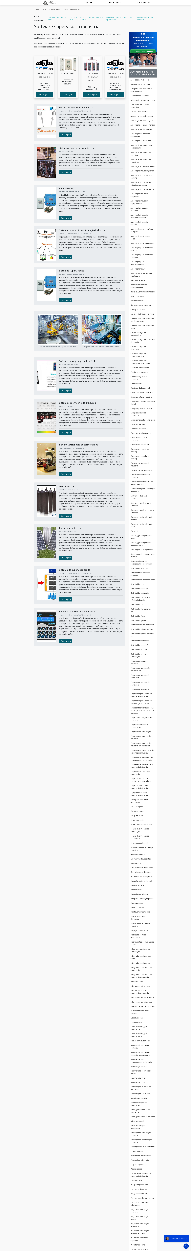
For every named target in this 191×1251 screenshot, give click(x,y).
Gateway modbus (138, 854)
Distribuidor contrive (139, 588)
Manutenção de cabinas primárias (140, 1046)
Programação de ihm (139, 1185)
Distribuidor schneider (140, 640)
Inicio (89, 2)
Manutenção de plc (138, 1078)
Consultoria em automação (142, 470)
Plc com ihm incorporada (141, 1155)
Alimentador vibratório (140, 96)
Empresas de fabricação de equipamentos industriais (142, 758)
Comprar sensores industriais (138, 414)
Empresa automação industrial (139, 662)
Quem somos (143, 2)
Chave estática (136, 383)
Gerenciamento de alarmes (142, 867)
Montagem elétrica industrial (143, 1147)
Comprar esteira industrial (141, 397)
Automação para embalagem (142, 243)
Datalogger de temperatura (142, 549)
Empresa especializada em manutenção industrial (141, 702)
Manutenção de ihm (139, 1066)
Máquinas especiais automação (139, 1103)
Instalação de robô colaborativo (138, 936)
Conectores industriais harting (140, 450)
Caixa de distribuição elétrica (142, 314)
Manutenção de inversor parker (141, 1072)
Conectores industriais (140, 444)
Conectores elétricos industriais (139, 438)
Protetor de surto (73, 18)
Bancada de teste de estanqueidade (139, 286)
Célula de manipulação (140, 368)
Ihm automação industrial (141, 881)
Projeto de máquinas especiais (139, 1239)
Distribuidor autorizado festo (143, 580)
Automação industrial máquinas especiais (139, 216)
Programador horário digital (142, 1198)
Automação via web (139, 269)
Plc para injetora (137, 1164)
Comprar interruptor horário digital (143, 402)
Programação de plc (139, 1189)
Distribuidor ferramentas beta (141, 610)
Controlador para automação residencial (143, 490)
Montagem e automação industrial (141, 1134)
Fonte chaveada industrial (141, 824)
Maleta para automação (140, 1041)
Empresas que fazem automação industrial (139, 786)
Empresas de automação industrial (141, 737)
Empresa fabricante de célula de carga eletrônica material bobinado (142, 710)
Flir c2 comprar (137, 807)
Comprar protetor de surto (142, 408)
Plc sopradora (136, 1169)
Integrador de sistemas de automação (141, 968)
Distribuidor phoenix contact (142, 629)
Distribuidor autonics (139, 568)
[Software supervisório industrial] (44, 64)
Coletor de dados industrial (142, 392)
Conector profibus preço (141, 433)
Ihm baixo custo (137, 885)
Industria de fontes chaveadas (138, 917)
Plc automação (137, 1151)
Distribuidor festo (138, 616)
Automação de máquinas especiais (141, 153)
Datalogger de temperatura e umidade (143, 555)
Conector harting (138, 424)
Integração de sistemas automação (140, 950)
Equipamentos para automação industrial (139, 793)
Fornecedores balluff (139, 843)
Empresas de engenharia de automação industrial (142, 751)
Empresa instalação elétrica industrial (142, 718)
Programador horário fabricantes (140, 1203)
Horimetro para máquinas (141, 876)
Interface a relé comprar (141, 986)
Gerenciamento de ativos (141, 872)
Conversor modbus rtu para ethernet (142, 511)
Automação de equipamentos (143, 125)
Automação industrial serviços (139, 223)
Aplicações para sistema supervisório (140, 105)
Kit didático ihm (137, 1018)
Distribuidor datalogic (140, 593)
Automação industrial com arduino (141, 176)
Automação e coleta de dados (143, 166)
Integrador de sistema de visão (141, 957)
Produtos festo (137, 1180)
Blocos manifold (137, 296)
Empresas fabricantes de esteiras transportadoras (141, 779)
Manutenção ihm (138, 1082)
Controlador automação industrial (140, 475)
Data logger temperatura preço (141, 536)
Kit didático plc (136, 1022)
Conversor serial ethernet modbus (57, 18)
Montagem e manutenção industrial (141, 1141)
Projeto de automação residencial (140, 1224)
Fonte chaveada (137, 820)
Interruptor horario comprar (142, 997)
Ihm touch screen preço (140, 912)
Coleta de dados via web (140, 388)
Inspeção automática (139, 930)
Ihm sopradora (137, 903)
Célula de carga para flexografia (139, 347)
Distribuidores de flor (139, 649)
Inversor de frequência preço (143, 1006)
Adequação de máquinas (141, 84)
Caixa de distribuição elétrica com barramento (142, 319)
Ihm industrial (136, 890)
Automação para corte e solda (140, 237)
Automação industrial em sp (142, 189)
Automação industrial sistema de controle (92, 18)
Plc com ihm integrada (140, 1160)
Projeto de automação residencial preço (140, 1232)
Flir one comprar (137, 811)
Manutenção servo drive (141, 1094)
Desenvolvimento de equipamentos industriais (141, 562)
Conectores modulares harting (140, 457)
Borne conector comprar (141, 305)
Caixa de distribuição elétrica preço (142, 326)
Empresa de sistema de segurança (140, 683)
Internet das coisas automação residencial (140, 991)
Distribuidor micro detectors (142, 625)
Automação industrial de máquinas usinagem (141, 183)
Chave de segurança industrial (139, 377)
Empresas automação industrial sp (139, 725)
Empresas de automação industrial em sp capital (141, 744)
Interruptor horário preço (141, 1002)
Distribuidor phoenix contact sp (142, 634)
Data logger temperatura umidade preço (141, 544)
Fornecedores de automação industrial (142, 848)
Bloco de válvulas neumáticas (143, 292)
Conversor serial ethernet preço (141, 525)
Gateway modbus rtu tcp (141, 859)
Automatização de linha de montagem (141, 274)
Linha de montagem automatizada (139, 1035)
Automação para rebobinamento (137, 263)
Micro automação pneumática (138, 1126)
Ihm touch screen (138, 907)
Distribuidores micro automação (139, 655)
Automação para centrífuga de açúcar (142, 230)
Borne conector (137, 300)
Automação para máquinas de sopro (142, 249)
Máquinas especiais (139, 1098)
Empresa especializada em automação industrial (141, 695)
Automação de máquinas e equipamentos (141, 146)
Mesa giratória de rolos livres (143, 1117)
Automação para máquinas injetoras (142, 256)
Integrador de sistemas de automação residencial (141, 975)
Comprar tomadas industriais (143, 420)
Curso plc (134, 531)
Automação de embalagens (142, 120)
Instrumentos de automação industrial (142, 943)
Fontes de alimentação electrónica (140, 837)
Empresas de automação (141, 731)
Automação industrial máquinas (139, 209)
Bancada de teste (138, 280)
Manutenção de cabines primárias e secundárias (140, 1053)
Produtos (114, 2)
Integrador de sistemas (140, 963)
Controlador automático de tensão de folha (142, 483)
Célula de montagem (139, 372)
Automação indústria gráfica (142, 171)
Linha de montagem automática (139, 1028)
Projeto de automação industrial (140, 1210)
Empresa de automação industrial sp (140, 669)
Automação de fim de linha (141, 129)
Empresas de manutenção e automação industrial (142, 765)
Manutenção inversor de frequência (141, 1088)
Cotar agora (44, 94)
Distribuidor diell (137, 604)
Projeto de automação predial (140, 1217)
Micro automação (138, 1121)
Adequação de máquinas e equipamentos (141, 90)
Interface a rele (137, 981)
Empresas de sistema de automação (140, 772)
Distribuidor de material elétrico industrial (140, 598)
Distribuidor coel (137, 584)
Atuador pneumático (139, 111)
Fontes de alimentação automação (140, 830)
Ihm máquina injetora (139, 894)
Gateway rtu (136, 863)
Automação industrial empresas (145, 18)
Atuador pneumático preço (142, 116)
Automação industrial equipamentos (139, 202)
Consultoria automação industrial (140, 464)
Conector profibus (138, 428)
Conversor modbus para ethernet (141, 504)
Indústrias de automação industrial (141, 924)
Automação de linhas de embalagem (140, 135)
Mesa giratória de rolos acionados (140, 1111)
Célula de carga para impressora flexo (139, 354)
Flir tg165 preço (137, 815)
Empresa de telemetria (140, 689)
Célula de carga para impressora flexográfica (140, 362)
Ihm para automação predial (142, 898)
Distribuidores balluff (139, 645)
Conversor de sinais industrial (139, 497)
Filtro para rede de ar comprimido (139, 801)
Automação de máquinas (141, 141)
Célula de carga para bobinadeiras (139, 333)
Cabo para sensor (138, 309)
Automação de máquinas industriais (141, 160)
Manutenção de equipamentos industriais (141, 1060)
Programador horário (140, 1193)
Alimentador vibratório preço (143, 100)
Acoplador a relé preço (140, 80)
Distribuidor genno (138, 620)
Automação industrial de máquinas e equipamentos (119, 18)
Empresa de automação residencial (140, 676)
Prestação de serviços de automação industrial (141, 1174)
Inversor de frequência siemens (140, 1012)
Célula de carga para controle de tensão (143, 340)
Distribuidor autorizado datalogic (140, 574)
